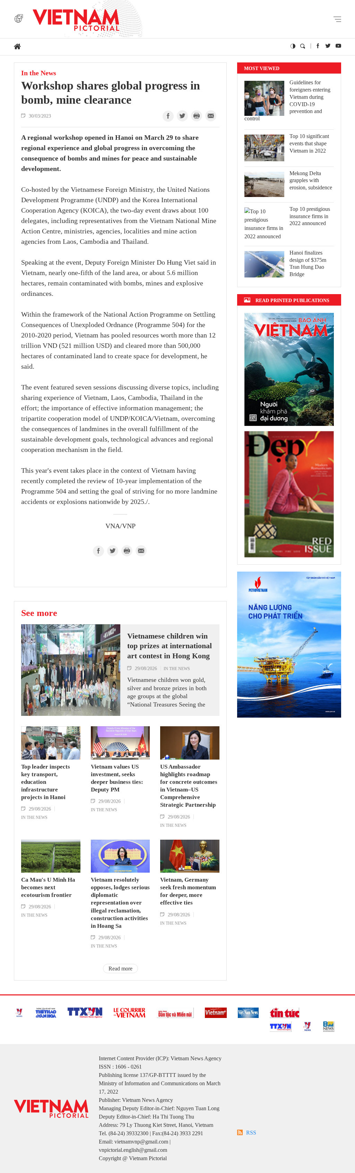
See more (39, 612)
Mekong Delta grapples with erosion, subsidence (310, 180)
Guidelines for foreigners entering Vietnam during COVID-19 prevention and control (287, 100)
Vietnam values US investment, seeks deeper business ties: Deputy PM (117, 778)
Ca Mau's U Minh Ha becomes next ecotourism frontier (48, 887)
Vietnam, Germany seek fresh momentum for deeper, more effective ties (188, 891)
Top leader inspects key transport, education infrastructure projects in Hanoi (45, 781)
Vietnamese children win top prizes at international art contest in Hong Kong (169, 646)
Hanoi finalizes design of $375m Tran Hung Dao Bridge (307, 263)
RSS (251, 1132)
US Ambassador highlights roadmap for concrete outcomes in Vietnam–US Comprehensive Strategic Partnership (188, 785)
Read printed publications (292, 300)
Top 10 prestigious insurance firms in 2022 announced (309, 216)
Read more (120, 968)
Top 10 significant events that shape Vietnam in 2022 (309, 143)
